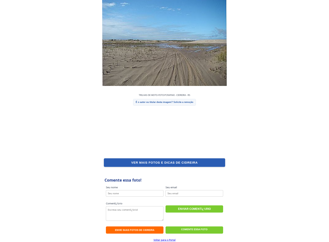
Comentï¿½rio (114, 203)
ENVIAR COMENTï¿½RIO (194, 208)
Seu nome (112, 187)
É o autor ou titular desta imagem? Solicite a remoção (164, 102)
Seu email (171, 187)
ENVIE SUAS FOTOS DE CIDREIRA (134, 230)
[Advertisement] (164, 132)
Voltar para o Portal (165, 239)
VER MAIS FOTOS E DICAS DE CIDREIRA (164, 162)
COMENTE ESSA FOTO (194, 229)
